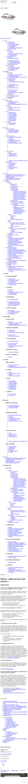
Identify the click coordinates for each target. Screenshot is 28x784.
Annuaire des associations (8, 739)
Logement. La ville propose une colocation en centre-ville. (15, 707)
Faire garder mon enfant (11, 727)
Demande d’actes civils (10, 737)
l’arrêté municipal (9, 668)
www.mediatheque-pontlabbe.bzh (13, 657)
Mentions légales (14, 770)
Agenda (4, 729)
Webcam (5, 742)
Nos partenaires (9, 735)
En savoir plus (16, 776)
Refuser (11, 776)
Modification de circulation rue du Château (12, 709)
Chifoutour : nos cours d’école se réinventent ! (12, 708)
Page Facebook (4, 760)
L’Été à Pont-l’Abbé (7, 710)
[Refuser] (20, 776)
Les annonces (8, 731)
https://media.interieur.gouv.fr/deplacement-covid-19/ (14, 692)
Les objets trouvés (9, 721)
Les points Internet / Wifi (11, 722)
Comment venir (9, 718)
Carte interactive (6, 741)
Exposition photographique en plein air (11, 704)
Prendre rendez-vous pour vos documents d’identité (16, 738)
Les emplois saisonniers (10, 734)
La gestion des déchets (10, 723)
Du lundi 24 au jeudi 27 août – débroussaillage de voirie (14, 706)
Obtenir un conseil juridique (11, 725)
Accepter (7, 776)
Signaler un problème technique (12, 724)
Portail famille (6, 728)
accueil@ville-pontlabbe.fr (6, 754)
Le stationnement (9, 719)
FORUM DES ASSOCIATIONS (10, 701)
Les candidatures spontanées (11, 732)
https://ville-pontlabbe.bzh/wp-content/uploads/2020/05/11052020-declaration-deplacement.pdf (14, 689)
